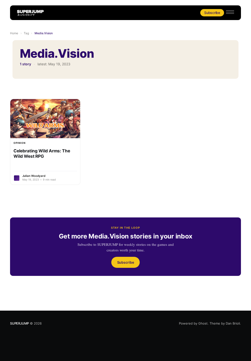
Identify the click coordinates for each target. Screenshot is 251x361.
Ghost (203, 323)
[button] (230, 12)
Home (14, 33)
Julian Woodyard (33, 176)
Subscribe (212, 13)
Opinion (19, 142)
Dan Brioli (233, 323)
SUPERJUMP (19, 323)
